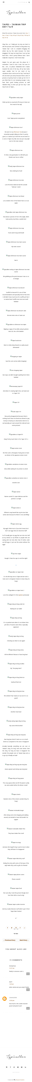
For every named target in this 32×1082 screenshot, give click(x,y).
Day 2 (3, 35)
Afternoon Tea (17, 132)
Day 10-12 (4, 37)
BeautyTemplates (20, 1079)
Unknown (13, 997)
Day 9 (27, 35)
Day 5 (15, 35)
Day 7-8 (24, 35)
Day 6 (19, 35)
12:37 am (11, 968)
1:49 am (11, 984)
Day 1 (27, 33)
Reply (28, 973)
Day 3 (7, 35)
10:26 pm (11, 1000)
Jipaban (21, 595)
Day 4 (11, 35)
